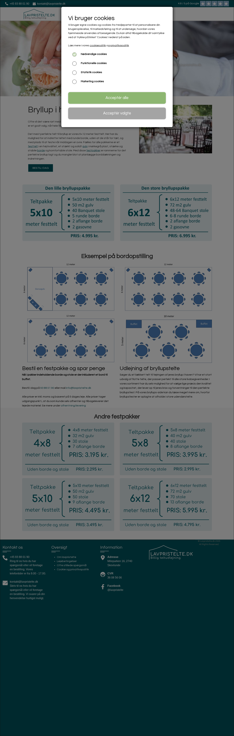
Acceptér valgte (117, 113)
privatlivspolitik (119, 45)
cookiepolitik (98, 45)
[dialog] (117, 368)
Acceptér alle (117, 98)
